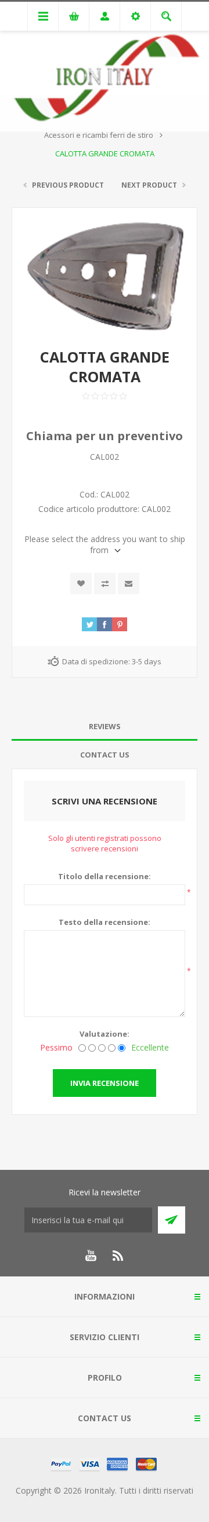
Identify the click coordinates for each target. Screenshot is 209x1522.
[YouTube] (90, 1255)
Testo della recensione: (104, 922)
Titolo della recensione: (104, 876)
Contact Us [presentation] (104, 754)
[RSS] (118, 1255)
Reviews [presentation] (105, 726)
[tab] (104, 726)
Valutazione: (104, 1034)
